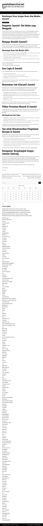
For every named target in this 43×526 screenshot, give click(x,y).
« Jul (3, 203)
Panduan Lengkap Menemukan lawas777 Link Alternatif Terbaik (16, 212)
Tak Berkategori (5, 167)
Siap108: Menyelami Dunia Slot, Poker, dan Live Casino (14, 208)
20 (21, 196)
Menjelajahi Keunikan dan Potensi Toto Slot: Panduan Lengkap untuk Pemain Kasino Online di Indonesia (31, 176)
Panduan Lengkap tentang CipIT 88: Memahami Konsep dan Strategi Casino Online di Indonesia (11, 176)
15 (32, 194)
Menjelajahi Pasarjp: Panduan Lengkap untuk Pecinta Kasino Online (17, 215)
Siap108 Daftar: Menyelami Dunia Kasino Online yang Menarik (15, 210)
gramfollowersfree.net (13, 4)
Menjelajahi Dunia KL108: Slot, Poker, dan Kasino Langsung (15, 214)
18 (10, 196)
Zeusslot (22, 46)
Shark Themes (38, 524)
